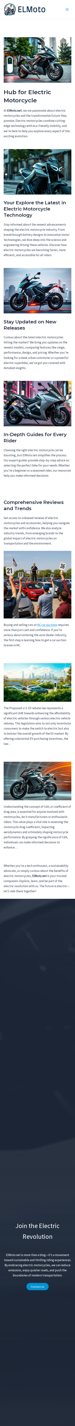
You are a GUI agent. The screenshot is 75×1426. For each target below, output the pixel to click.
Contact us (37, 1286)
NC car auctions (47, 625)
